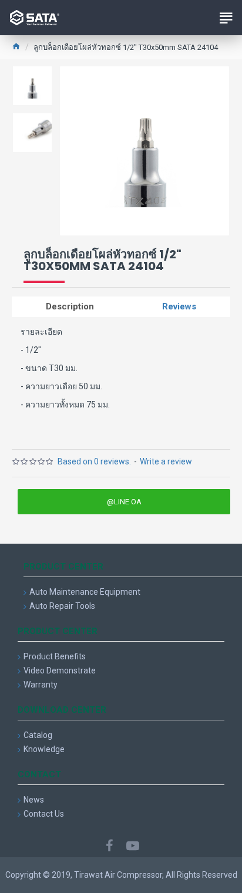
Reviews (179, 306)
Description (70, 306)
